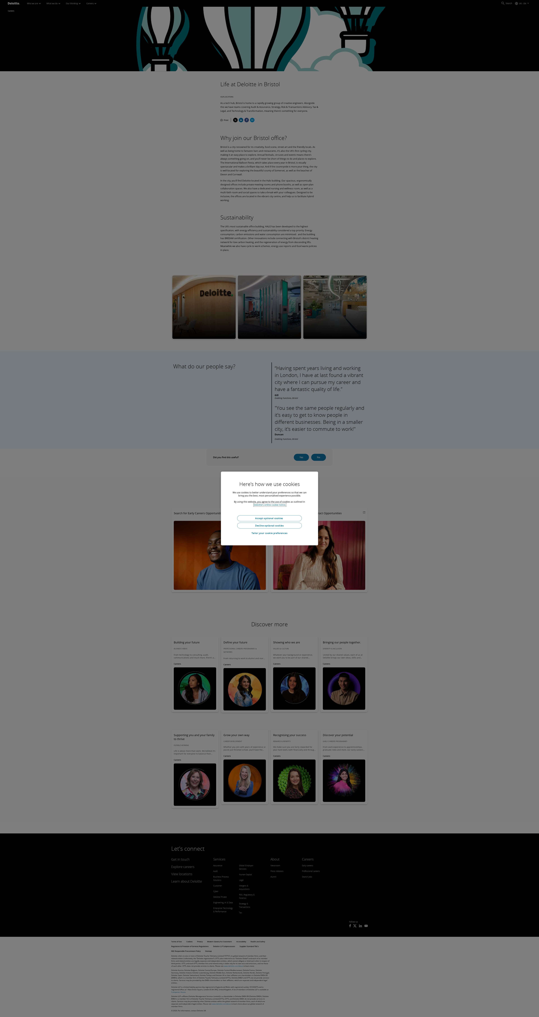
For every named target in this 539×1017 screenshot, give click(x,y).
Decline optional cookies (269, 525)
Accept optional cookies (269, 518)
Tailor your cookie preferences (270, 533)
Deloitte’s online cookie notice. (270, 504)
